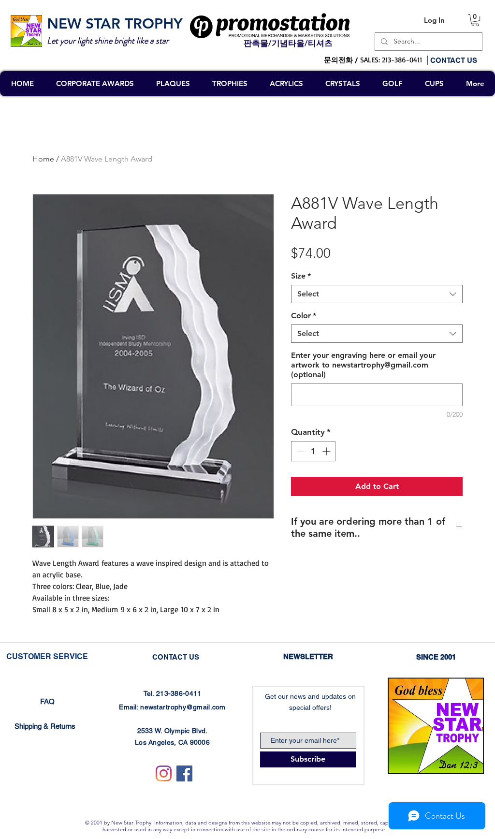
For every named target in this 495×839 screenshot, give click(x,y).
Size (301, 275)
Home (43, 158)
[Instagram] (164, 773)
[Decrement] (299, 451)
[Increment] (327, 451)
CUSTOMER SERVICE (47, 656)
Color (303, 315)
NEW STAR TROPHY (115, 23)
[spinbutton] (313, 451)
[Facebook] (184, 773)
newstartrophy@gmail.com (182, 707)
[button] (475, 20)
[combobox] (377, 294)
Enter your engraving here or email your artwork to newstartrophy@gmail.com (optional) (363, 365)
